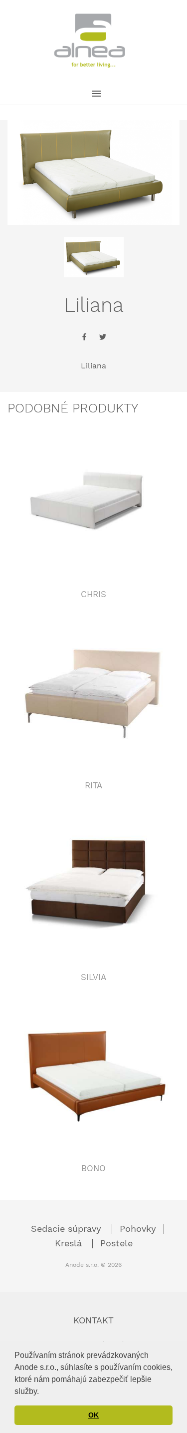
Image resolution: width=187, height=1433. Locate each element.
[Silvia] (93, 884)
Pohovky (138, 1228)
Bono (93, 1168)
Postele (116, 1243)
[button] (42, 1391)
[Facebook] (84, 338)
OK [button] (93, 1415)
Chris (93, 594)
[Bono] (93, 1076)
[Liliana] (94, 257)
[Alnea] (90, 41)
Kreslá (70, 1243)
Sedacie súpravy (67, 1228)
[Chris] (93, 501)
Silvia (93, 977)
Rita (93, 785)
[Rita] (93, 693)
